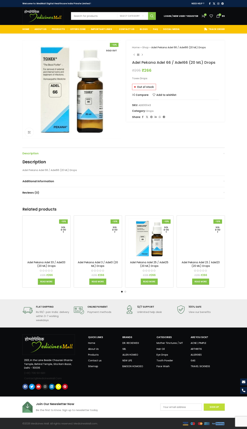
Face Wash (163, 366)
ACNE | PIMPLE (198, 343)
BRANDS (127, 337)
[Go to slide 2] (125, 292)
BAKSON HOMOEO (132, 366)
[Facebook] (25, 387)
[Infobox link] (46, 313)
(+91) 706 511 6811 (34, 373)
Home (136, 47)
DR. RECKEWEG (130, 343)
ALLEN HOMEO (130, 354)
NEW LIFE (127, 360)
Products (93, 354)
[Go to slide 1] (122, 292)
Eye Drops (162, 354)
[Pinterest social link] (222, 3)
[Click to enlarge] (29, 132)
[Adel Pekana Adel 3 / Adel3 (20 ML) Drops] (98, 238)
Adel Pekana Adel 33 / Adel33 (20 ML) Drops (46, 264)
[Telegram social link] (164, 117)
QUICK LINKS (95, 337)
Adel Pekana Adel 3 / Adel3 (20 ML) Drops (98, 264)
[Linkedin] (52, 387)
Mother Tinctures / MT (170, 343)
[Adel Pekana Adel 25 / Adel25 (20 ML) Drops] (149, 238)
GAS (193, 360)
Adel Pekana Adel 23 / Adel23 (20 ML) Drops (201, 264)
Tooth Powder (165, 360)
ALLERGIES (196, 354)
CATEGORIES (164, 337)
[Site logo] (42, 16)
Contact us (95, 360)
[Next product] (142, 55)
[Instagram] (45, 387)
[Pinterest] (65, 387)
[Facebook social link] (210, 3)
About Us (93, 349)
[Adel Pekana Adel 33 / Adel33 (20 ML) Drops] (46, 238)
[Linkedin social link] (156, 117)
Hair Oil (161, 349)
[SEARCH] (152, 16)
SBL (124, 349)
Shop (145, 47)
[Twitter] (32, 387)
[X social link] (214, 3)
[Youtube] (38, 387)
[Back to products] (138, 55)
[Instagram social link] (218, 3)
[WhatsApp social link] (160, 117)
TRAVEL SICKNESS (200, 366)
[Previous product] (134, 55)
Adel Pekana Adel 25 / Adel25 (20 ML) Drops (149, 264)
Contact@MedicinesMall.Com (43, 378)
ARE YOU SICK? (199, 337)
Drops (150, 111)
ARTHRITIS (196, 349)
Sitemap (93, 366)
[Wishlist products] (211, 16)
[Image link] (48, 344)
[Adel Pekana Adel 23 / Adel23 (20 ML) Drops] (200, 238)
